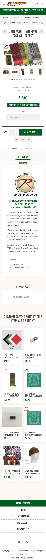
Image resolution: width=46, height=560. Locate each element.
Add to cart (30, 132)
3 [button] (17, 79)
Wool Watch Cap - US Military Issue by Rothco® (33, 473)
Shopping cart (37, 3)
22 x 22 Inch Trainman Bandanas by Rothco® (33, 435)
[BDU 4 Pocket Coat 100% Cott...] (4, 31)
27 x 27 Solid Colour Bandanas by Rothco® (11, 357)
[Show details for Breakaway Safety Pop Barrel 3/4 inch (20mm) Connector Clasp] (12, 417)
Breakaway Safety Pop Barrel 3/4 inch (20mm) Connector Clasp (12, 436)
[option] (6, 72)
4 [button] (19, 79)
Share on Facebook (26, 148)
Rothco (29, 87)
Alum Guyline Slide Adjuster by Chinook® (33, 357)
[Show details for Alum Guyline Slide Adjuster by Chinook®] (34, 340)
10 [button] (33, 79)
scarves (27, 297)
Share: (14, 148)
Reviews (23, 162)
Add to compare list (23, 139)
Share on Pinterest (31, 148)
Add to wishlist (16, 139)
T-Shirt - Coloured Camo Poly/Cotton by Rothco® (12, 473)
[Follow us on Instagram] (19, 542)
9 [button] (31, 79)
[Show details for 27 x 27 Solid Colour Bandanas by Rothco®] (12, 340)
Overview (23, 157)
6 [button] (24, 79)
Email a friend (29, 139)
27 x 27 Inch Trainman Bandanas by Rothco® (33, 396)
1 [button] (12, 79)
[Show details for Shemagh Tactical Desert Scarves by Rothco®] (12, 378)
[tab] (23, 157)
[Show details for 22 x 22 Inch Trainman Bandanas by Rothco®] (34, 417)
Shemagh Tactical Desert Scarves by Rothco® (11, 396)
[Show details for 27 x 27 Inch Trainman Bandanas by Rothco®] (34, 378)
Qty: (5, 132)
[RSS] (27, 542)
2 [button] (14, 79)
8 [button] (29, 79)
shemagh (16, 297)
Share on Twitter (21, 148)
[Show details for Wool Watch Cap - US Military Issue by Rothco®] (34, 455)
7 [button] (26, 79)
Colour (23, 111)
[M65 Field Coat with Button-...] (41, 31)
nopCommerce (28, 558)
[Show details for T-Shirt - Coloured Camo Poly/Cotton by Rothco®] (12, 455)
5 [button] (21, 79)
